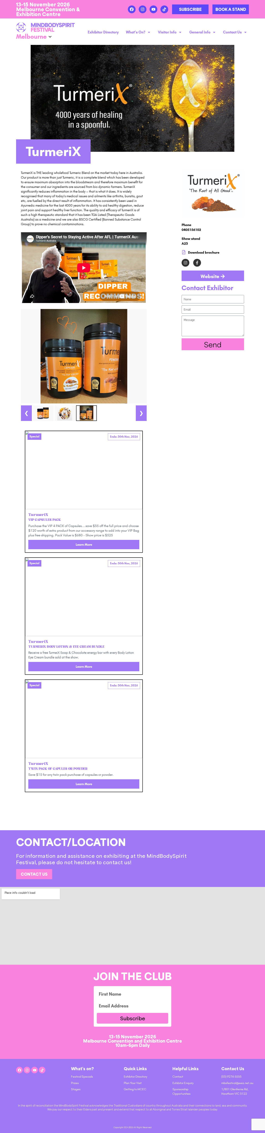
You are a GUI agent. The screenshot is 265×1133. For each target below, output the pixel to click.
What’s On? (135, 32)
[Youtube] (153, 9)
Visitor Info (167, 32)
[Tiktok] (164, 9)
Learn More (84, 544)
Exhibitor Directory (103, 32)
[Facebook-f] (197, 263)
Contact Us (232, 32)
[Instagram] (142, 9)
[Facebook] (132, 9)
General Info (199, 32)
